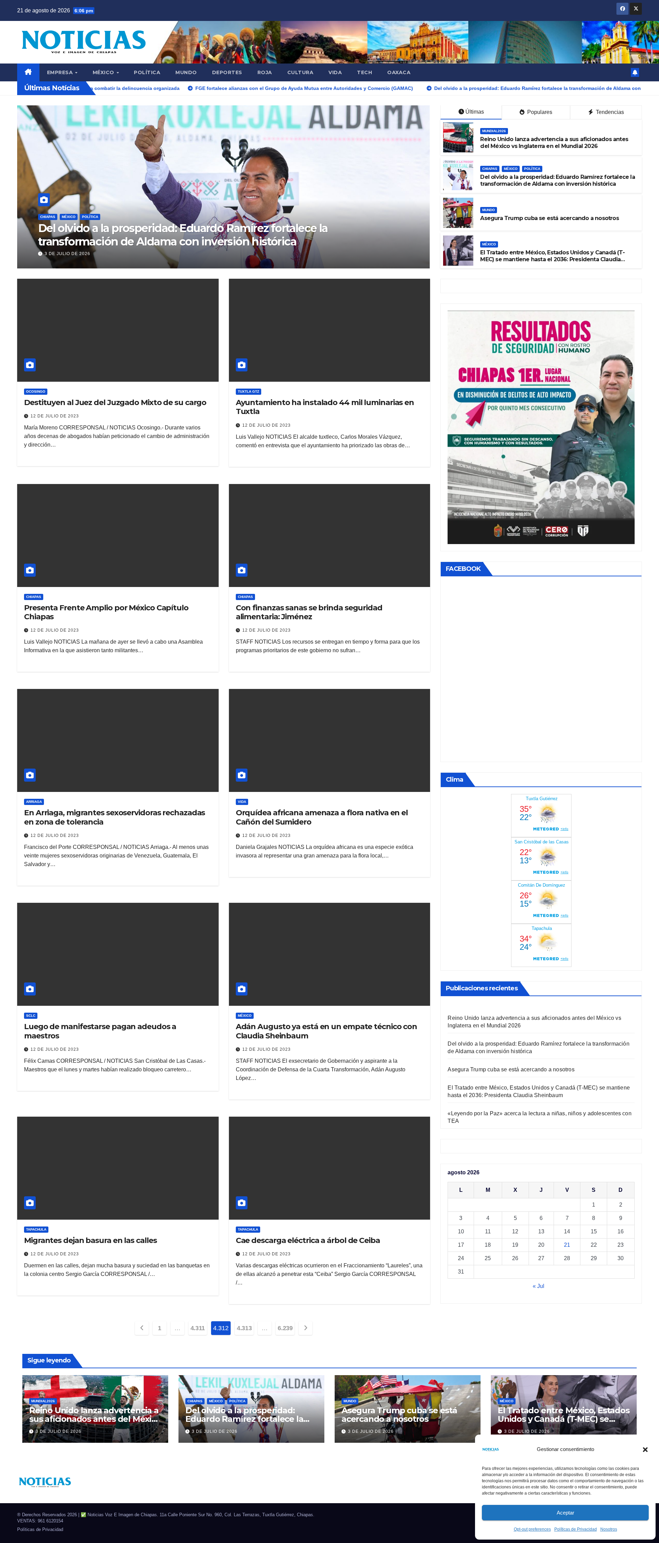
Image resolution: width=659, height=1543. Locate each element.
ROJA (264, 72)
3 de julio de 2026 (67, 253)
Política (147, 72)
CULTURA (300, 72)
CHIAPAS (489, 169)
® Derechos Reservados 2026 (47, 1514)
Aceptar (565, 1513)
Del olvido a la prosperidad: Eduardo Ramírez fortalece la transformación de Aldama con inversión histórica (557, 180)
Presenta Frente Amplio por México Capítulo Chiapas (106, 612)
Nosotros (608, 1529)
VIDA (335, 72)
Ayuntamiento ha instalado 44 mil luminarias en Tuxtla (325, 407)
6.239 (285, 1328)
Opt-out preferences (532, 1529)
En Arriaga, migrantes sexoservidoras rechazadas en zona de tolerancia (114, 817)
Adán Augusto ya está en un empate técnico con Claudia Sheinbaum (326, 1031)
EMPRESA (60, 72)
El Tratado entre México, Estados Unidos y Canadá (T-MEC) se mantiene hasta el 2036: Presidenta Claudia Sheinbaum (223, 234)
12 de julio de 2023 (55, 416)
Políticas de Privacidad (575, 1529)
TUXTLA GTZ (248, 391)
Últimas (474, 112)
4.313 (244, 1328)
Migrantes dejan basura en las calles (90, 1240)
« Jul (538, 1286)
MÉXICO (104, 72)
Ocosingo (35, 391)
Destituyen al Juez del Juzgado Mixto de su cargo (115, 402)
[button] (645, 1449)
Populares (539, 112)
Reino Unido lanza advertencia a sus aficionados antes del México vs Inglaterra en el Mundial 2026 (554, 143)
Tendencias (609, 112)
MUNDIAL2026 (494, 131)
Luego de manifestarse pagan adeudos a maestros (100, 1031)
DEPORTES (227, 72)
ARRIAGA (34, 802)
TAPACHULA (36, 1229)
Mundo (186, 72)
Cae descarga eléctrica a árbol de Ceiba (308, 1240)
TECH (364, 72)
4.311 (197, 1328)
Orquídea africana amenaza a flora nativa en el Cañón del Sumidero (322, 817)
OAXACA (399, 72)
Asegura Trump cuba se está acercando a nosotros (549, 218)
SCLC (30, 1015)
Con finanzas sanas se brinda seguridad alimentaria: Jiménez (309, 612)
